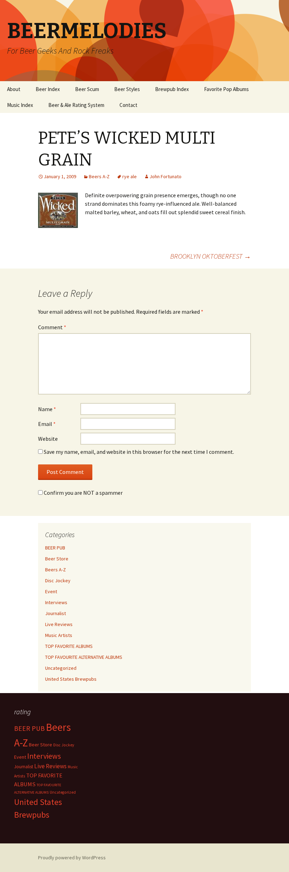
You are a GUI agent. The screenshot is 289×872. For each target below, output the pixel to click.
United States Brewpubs (71, 679)
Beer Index (48, 89)
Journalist (55, 613)
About (13, 89)
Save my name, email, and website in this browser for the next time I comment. (139, 451)
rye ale (129, 176)
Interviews (56, 602)
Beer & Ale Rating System (76, 105)
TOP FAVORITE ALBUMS (69, 646)
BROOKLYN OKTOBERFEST (210, 256)
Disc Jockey (57, 580)
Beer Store (56, 558)
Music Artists (58, 635)
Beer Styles (127, 89)
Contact (128, 105)
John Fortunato (165, 176)
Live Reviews (59, 624)
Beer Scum (87, 89)
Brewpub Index (172, 89)
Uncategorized (60, 668)
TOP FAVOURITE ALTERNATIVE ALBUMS (83, 657)
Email (47, 423)
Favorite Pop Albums (226, 89)
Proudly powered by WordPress (72, 857)
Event (51, 591)
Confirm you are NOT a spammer (83, 492)
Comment (52, 327)
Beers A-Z (99, 176)
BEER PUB (55, 548)
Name (47, 409)
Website (48, 438)
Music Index (20, 105)
